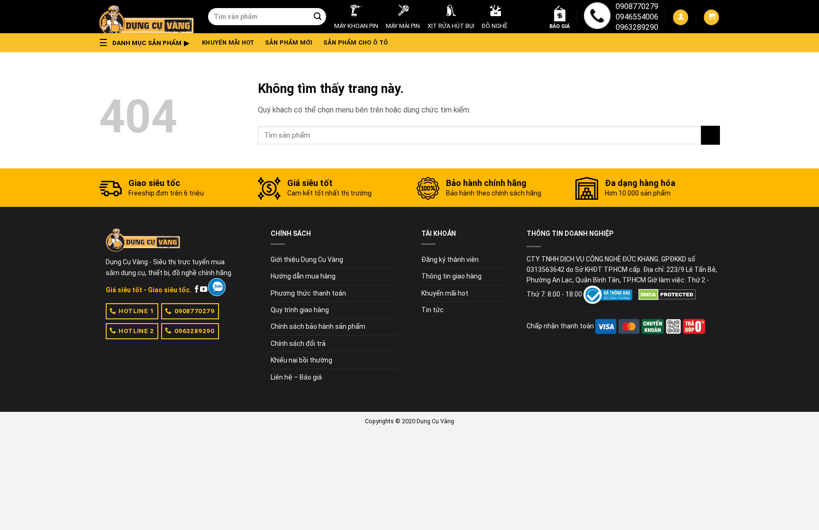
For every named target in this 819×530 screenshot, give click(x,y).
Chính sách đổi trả (298, 343)
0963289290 (637, 27)
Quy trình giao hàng (300, 310)
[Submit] (317, 17)
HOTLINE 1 (136, 311)
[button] (147, 42)
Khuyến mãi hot (228, 42)
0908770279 (637, 6)
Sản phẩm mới (289, 42)
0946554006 (637, 16)
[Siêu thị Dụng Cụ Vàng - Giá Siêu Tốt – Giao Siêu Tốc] (146, 16)
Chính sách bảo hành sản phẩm (318, 326)
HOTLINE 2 (136, 331)
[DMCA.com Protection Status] (667, 294)
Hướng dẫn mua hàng (303, 276)
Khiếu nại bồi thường (301, 360)
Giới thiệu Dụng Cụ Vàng (307, 259)
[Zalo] (217, 287)
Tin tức (432, 310)
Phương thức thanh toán (308, 293)
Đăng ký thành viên (450, 259)
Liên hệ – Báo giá (296, 377)
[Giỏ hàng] (711, 17)
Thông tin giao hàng (451, 276)
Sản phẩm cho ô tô (355, 42)
